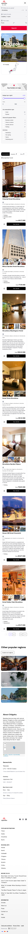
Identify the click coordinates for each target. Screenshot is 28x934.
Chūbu (3, 865)
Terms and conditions (6, 925)
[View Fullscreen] (5, 749)
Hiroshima (4, 837)
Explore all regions (7, 652)
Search (14, 28)
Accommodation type (8, 109)
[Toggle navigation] (25, 3)
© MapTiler (10, 754)
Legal (22, 925)
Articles (3, 902)
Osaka (3, 834)
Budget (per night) (7, 95)
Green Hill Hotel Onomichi (11, 533)
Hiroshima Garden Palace (11, 464)
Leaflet (5, 754)
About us (3, 905)
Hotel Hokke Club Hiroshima (12, 602)
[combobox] (12, 10)
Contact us (4, 911)
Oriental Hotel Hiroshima (11, 199)
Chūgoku (3, 856)
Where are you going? (8, 8)
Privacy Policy (16, 925)
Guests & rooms (7, 14)
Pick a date (6, 20)
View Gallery (14, 58)
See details (16, 224)
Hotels (3, 917)
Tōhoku (3, 859)
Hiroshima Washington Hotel (12, 331)
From (4, 101)
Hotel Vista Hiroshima (10, 398)
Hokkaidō (3, 853)
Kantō (3, 850)
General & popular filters (9, 117)
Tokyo (3, 831)
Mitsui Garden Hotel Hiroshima (13, 266)
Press (2, 908)
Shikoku (3, 868)
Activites (5, 130)
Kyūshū (3, 862)
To (24, 101)
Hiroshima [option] (4, 10)
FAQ (2, 914)
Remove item (21, 10)
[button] (14, 16)
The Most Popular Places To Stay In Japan (13, 890)
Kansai (3, 847)
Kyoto (3, 839)
